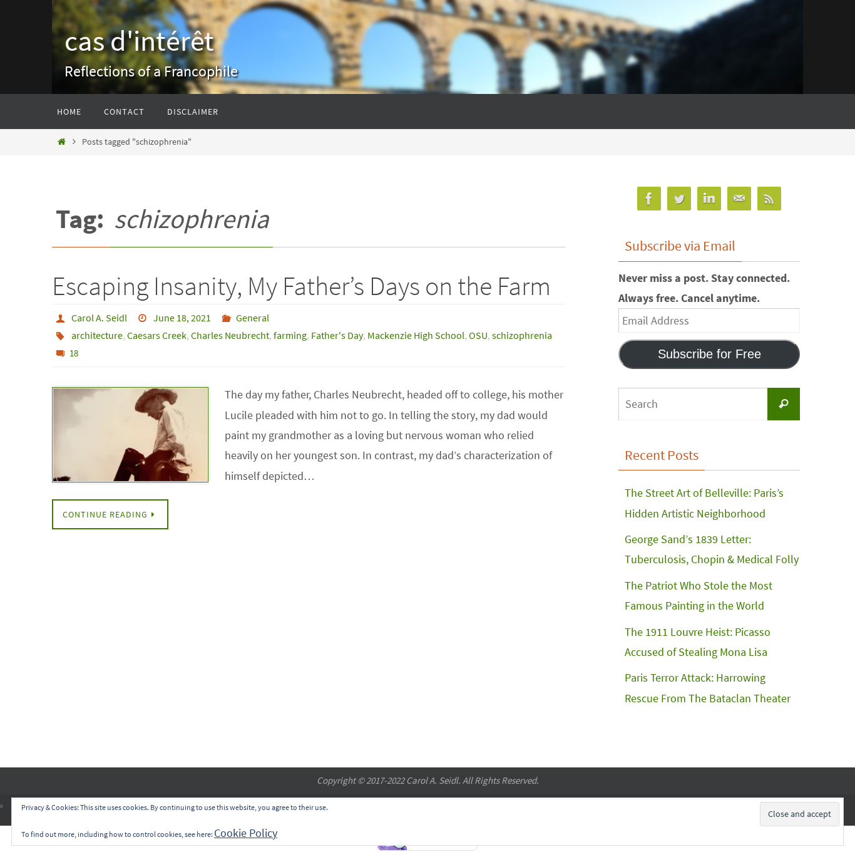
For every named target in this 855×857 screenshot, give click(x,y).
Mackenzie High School (415, 335)
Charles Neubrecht (230, 335)
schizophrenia (522, 335)
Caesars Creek (157, 335)
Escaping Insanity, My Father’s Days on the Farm (301, 285)
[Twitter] (679, 199)
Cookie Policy (245, 833)
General (252, 317)
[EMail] (739, 199)
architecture (97, 335)
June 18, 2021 (182, 317)
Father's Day (337, 335)
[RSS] (769, 199)
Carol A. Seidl (99, 317)
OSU (478, 335)
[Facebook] (649, 199)
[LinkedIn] (709, 199)
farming (290, 335)
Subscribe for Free (709, 354)
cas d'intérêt (139, 41)
